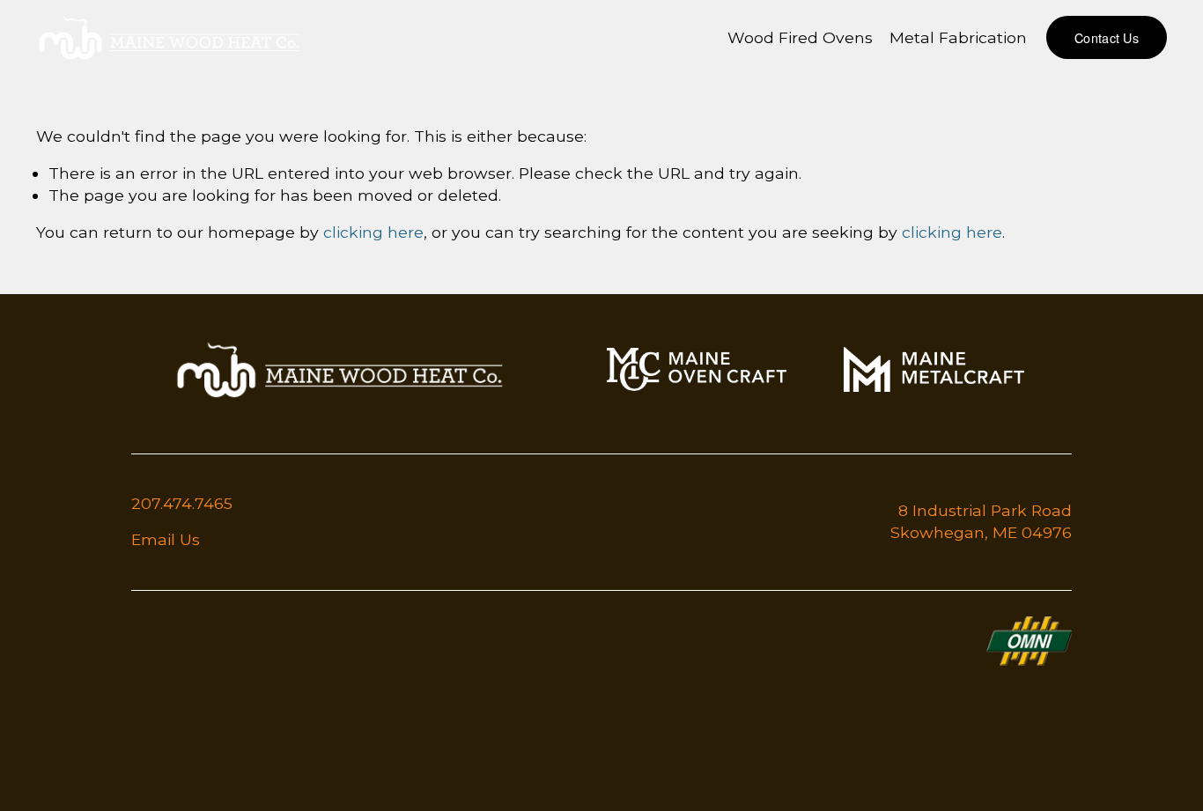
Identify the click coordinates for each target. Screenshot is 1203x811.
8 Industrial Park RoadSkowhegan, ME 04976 (981, 521)
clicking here (373, 232)
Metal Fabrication (958, 37)
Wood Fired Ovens (800, 37)
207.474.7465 (181, 503)
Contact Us (1106, 38)
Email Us (165, 539)
